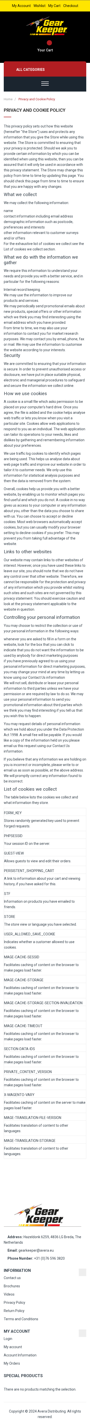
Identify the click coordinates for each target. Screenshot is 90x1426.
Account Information (20, 1355)
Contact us (12, 1278)
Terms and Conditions (21, 1319)
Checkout (70, 6)
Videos (9, 1294)
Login (8, 1339)
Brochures (12, 1286)
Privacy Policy (14, 1303)
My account (21, 6)
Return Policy (14, 1311)
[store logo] (47, 26)
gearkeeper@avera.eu (36, 1250)
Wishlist (40, 6)
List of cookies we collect (23, 249)
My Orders (12, 1363)
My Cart (54, 6)
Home (8, 99)
